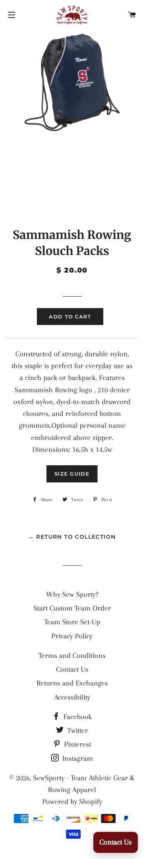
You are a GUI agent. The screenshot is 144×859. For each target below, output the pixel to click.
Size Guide (72, 474)
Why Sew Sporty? (72, 594)
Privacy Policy (72, 636)
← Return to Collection (72, 536)
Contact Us (72, 669)
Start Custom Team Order (72, 608)
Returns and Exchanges (72, 683)
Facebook (76, 717)
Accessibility (72, 697)
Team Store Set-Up (72, 622)
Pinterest (76, 744)
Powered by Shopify (72, 801)
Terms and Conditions (72, 655)
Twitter (76, 730)
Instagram (76, 758)
